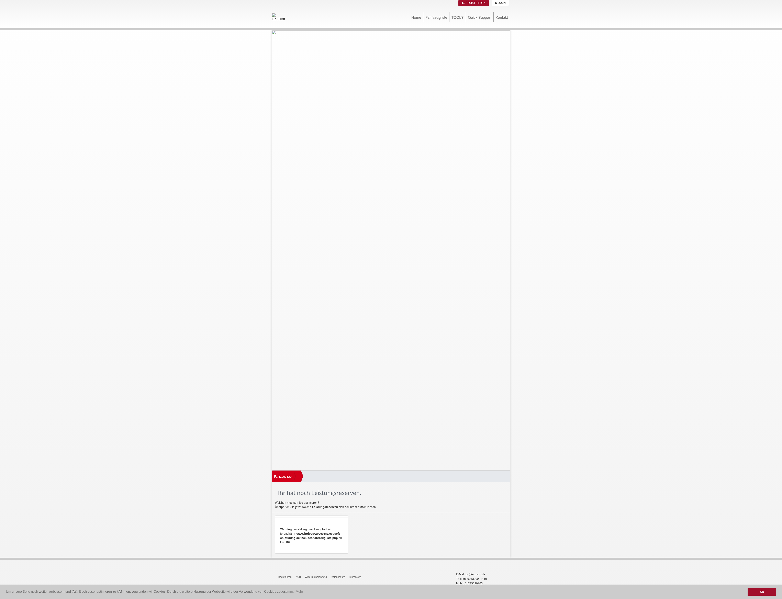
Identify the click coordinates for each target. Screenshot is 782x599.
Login (501, 2)
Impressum (355, 576)
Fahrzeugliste (436, 17)
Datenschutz (338, 576)
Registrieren (475, 2)
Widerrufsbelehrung (316, 576)
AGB (298, 576)
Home (416, 17)
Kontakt (502, 17)
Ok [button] (762, 591)
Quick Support (479, 17)
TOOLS (457, 17)
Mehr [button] (299, 591)
